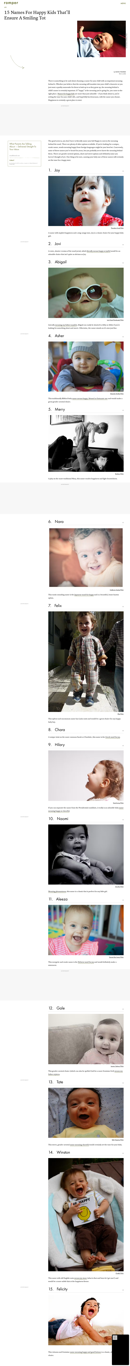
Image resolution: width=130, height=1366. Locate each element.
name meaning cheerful (79, 1144)
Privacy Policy (11, 164)
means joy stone (80, 1278)
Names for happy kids (66, 94)
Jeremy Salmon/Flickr (117, 1066)
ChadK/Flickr (120, 1273)
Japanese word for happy (84, 594)
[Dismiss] (126, 1336)
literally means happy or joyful (98, 251)
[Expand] (114, 1336)
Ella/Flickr (121, 714)
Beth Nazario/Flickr (118, 1140)
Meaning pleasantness (57, 891)
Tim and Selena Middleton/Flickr (126, 40)
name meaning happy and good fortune (85, 1352)
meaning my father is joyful (66, 325)
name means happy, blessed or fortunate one (90, 398)
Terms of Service (33, 163)
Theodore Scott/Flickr (117, 228)
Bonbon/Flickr (119, 474)
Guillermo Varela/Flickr (117, 590)
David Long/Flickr (118, 803)
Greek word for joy (112, 737)
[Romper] (11, 3)
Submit (11, 160)
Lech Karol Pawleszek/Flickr (115, 320)
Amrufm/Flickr (119, 887)
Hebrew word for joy (86, 962)
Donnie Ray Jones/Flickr (116, 957)
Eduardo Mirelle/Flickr (117, 394)
